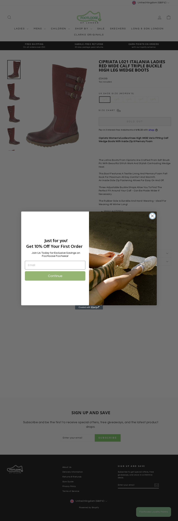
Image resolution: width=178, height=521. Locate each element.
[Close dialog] (152, 216)
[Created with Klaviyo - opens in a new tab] (89, 307)
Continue (55, 276)
